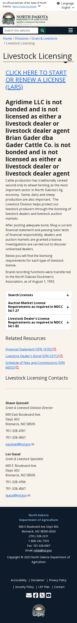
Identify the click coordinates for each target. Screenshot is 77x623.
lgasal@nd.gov (16, 495)
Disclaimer (37, 580)
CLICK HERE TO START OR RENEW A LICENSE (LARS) (36, 79)
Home (7, 38)
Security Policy (24, 587)
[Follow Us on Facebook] (35, 595)
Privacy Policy (57, 580)
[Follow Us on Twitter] (42, 595)
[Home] (25, 18)
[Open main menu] (70, 30)
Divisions (21, 38)
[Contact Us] (29, 595)
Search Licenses (20, 295)
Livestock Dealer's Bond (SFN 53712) (32, 356)
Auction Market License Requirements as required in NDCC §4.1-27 (35, 307)
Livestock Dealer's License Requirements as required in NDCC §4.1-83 (35, 322)
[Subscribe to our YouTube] (48, 595)
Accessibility (18, 580)
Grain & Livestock (44, 38)
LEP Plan (44, 587)
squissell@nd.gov (18, 444)
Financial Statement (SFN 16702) (29, 349)
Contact (59, 587)
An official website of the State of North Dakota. (24, 4)
